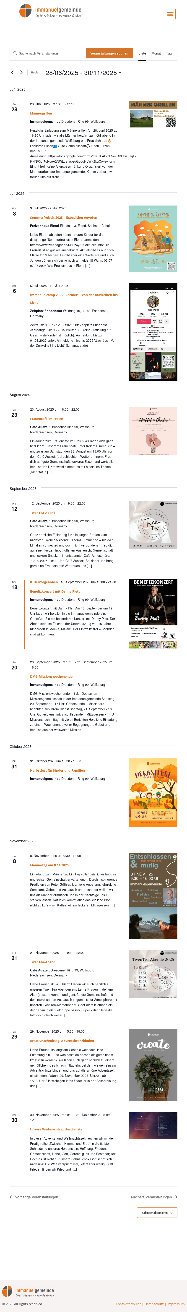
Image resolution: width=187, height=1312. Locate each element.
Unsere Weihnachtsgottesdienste (56, 1129)
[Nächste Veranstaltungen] (21, 72)
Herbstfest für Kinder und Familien (57, 770)
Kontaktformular (128, 1304)
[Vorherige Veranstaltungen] (12, 72)
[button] (170, 14)
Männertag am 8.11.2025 (49, 865)
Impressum (176, 1304)
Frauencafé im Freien (46, 419)
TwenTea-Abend (42, 512)
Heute (35, 72)
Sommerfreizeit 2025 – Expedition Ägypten (63, 217)
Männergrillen (41, 113)
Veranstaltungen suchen (109, 53)
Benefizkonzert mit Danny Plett (55, 591)
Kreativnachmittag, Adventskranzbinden (62, 1041)
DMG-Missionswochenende (51, 676)
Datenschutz (154, 1304)
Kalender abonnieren (155, 1212)
